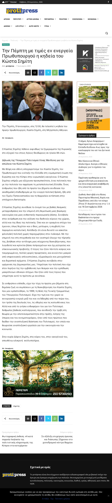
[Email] (35, 73)
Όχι (52, 498)
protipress (10, 66)
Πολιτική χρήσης (62, 498)
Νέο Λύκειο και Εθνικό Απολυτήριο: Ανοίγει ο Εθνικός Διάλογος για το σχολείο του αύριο (92, 165)
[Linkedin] (61, 73)
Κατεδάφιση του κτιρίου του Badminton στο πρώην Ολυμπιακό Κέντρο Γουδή (92, 217)
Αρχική (5, 40)
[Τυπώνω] (28, 73)
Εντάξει (45, 498)
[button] (106, 33)
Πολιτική (14, 40)
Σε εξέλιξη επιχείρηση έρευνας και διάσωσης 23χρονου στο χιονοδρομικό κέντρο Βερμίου (57, 439)
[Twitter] (48, 73)
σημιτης (16, 406)
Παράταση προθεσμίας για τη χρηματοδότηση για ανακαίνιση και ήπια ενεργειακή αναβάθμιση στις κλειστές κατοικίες (93, 182)
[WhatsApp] (55, 73)
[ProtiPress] (22, 10)
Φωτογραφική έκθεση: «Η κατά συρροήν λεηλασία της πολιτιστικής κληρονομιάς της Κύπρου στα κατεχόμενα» (17, 441)
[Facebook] (108, 2)
